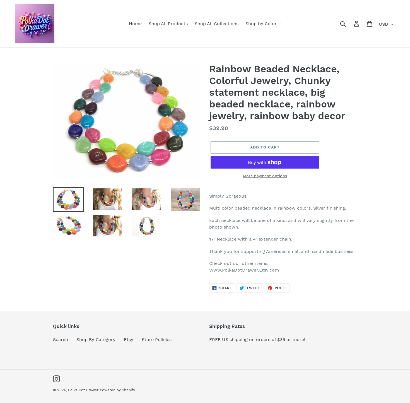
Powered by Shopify (117, 390)
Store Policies (157, 339)
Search (60, 339)
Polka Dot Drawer (83, 390)
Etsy (128, 339)
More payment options (265, 176)
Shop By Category (95, 339)
